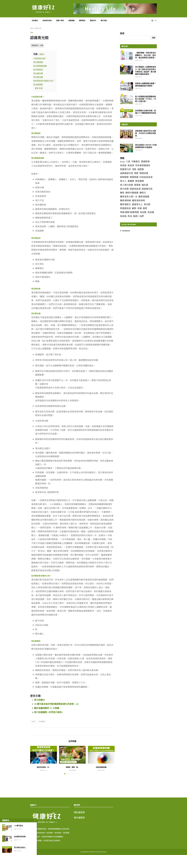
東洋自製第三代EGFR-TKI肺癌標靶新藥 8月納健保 (146, 146)
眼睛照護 (134, 177)
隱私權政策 (79, 812)
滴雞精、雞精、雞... (72, 767)
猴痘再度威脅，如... (43, 767)
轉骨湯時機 (125, 200)
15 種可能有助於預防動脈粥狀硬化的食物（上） (57, 704)
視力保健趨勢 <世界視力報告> (48, 712)
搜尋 (122, 33)
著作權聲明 (79, 817)
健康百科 (93, 20)
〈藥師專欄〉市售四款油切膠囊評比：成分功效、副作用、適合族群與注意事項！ (145, 55)
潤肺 (136, 173)
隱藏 (41, 54)
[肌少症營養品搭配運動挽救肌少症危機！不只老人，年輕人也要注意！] (126, 99)
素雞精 (131, 181)
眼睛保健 (143, 173)
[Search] (156, 20)
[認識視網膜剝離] (101, 755)
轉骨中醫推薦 (131, 192)
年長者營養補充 (142, 165)
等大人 (123, 181)
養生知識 (104, 20)
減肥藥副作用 (126, 173)
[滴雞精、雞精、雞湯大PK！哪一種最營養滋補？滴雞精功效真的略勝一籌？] (72, 755)
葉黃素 (137, 184)
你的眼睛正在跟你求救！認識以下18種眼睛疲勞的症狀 (145, 111)
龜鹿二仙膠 (138, 216)
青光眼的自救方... (20, 847)
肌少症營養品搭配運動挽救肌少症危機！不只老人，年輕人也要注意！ (145, 99)
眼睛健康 (124, 177)
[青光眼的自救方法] (7, 849)
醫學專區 (82, 20)
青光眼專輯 (42, 721)
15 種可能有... (19, 825)
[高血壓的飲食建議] (7, 838)
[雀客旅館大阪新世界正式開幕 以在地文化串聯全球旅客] (126, 134)
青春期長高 (125, 208)
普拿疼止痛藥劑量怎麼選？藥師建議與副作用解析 (145, 84)
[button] (33, 760)
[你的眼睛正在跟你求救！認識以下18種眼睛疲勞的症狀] (126, 113)
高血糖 (151, 212)
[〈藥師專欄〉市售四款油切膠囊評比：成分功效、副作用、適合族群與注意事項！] (126, 56)
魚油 (130, 216)
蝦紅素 (145, 184)
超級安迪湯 (135, 188)
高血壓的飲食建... (20, 836)
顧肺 (134, 208)
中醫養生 (135, 161)
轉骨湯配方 (125, 204)
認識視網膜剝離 (101, 767)
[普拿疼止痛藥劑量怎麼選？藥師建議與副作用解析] (126, 86)
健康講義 (72, 20)
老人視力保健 (126, 184)
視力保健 (124, 188)
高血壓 (143, 212)
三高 (128, 161)
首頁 (31, 28)
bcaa (122, 161)
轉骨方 (142, 192)
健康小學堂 (60, 20)
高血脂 (123, 216)
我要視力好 (125, 169)
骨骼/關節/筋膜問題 (129, 212)
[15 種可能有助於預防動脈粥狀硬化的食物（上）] (7, 827)
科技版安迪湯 (145, 177)
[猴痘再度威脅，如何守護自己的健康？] (43, 755)
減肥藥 (140, 169)
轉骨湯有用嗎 (138, 200)
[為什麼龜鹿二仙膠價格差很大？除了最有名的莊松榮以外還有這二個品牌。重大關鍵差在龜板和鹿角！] (126, 70)
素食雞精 (139, 181)
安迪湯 (131, 165)
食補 (139, 208)
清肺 (134, 169)
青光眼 (33, 721)
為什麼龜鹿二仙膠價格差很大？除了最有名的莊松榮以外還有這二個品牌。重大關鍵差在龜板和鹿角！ (145, 70)
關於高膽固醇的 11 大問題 (46, 708)
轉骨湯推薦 (143, 196)
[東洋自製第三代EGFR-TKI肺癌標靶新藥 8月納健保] (126, 148)
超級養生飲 (147, 188)
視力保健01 (39, 699)
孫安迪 (123, 165)
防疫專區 (35, 20)
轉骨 (122, 192)
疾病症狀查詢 (47, 20)
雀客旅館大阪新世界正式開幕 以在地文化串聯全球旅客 (145, 133)
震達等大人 (137, 204)
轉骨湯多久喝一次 (128, 196)
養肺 (145, 208)
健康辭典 (145, 161)
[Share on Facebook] (71, 731)
